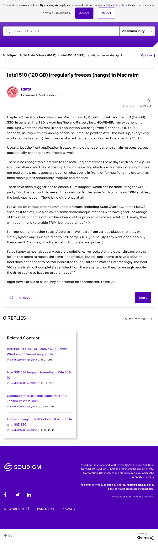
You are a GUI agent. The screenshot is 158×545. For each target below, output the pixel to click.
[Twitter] (17, 495)
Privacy (68, 509)
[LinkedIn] (29, 495)
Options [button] (147, 55)
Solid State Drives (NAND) (38, 55)
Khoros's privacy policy (140, 484)
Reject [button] (106, 13)
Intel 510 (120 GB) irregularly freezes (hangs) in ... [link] (93, 55)
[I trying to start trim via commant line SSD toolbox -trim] (151, 318)
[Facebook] (5, 495)
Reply (143, 298)
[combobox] (61, 31)
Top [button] (10, 535)
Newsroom (14, 509)
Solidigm (9, 55)
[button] (84, 13)
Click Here (120, 5)
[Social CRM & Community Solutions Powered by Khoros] (145, 536)
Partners (45, 509)
